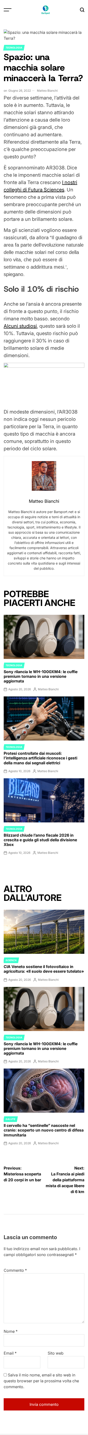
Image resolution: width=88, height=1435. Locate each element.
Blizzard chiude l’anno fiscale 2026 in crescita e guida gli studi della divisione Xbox (40, 840)
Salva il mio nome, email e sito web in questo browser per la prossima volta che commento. (41, 1380)
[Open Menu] (7, 10)
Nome (11, 1331)
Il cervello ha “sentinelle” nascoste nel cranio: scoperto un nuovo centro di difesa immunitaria (44, 1130)
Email (10, 1353)
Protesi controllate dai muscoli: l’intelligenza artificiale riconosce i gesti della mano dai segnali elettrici (40, 758)
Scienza (11, 960)
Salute (10, 1119)
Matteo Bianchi (47, 90)
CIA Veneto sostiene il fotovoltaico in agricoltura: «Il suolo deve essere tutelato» (44, 969)
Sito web (56, 1353)
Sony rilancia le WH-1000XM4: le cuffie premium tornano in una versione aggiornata (40, 676)
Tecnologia (13, 47)
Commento (15, 1270)
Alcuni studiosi (20, 326)
